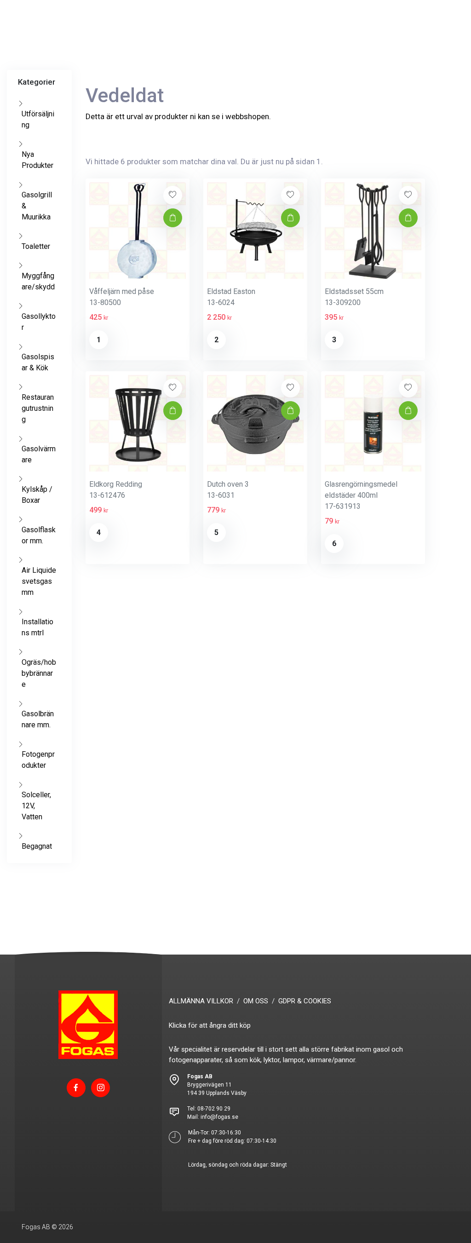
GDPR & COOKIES (304, 1001)
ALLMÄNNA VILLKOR (201, 1001)
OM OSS (255, 1001)
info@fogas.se (219, 1117)
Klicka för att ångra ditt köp (210, 1025)
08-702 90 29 (213, 1108)
